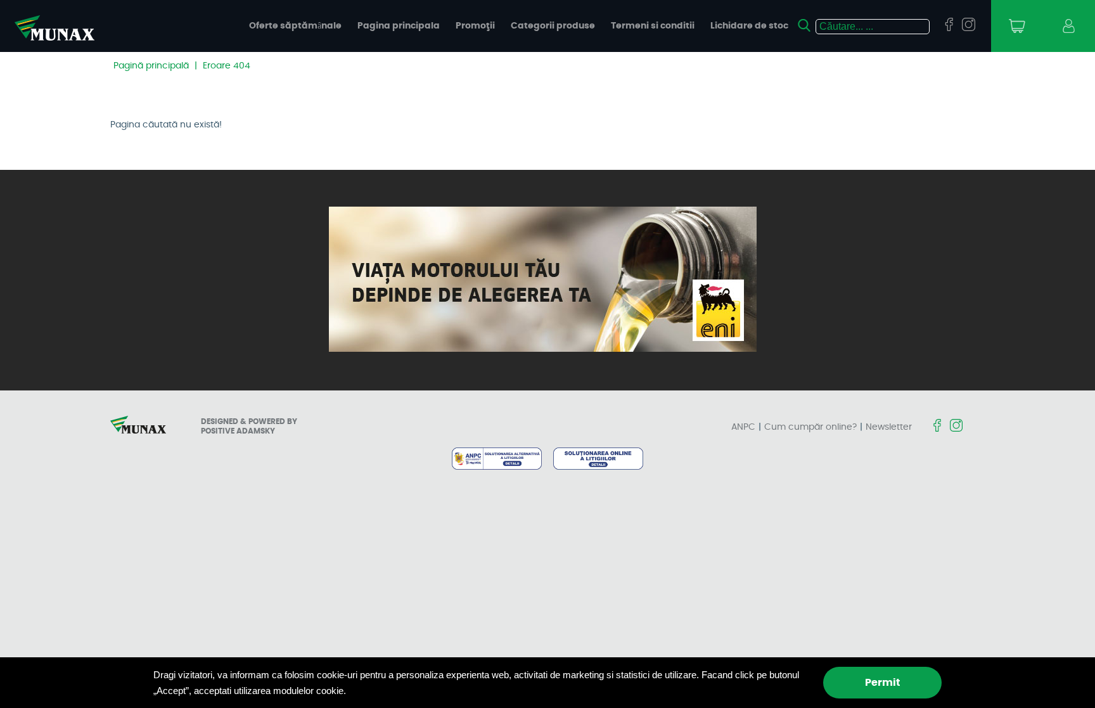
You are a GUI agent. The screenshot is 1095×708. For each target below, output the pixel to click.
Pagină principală (151, 65)
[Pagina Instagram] (968, 25)
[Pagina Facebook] (949, 25)
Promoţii (475, 26)
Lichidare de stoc (749, 26)
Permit (882, 683)
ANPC (743, 427)
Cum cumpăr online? (810, 427)
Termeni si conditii (653, 26)
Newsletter (889, 427)
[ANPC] (496, 459)
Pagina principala (398, 26)
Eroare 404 (226, 65)
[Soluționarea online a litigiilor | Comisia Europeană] (598, 459)
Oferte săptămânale (295, 26)
